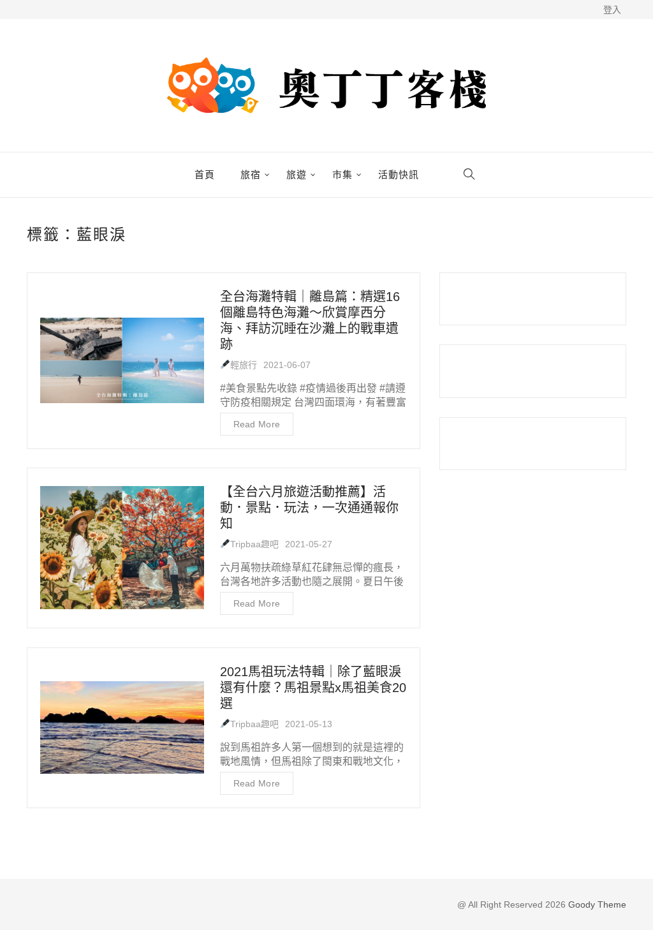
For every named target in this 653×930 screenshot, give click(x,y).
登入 (612, 9)
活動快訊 (398, 175)
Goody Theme (596, 904)
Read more (257, 424)
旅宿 (250, 175)
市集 (342, 175)
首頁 (204, 175)
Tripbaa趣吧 (254, 544)
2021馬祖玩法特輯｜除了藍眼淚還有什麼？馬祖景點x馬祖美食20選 (313, 688)
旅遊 (296, 175)
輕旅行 (243, 365)
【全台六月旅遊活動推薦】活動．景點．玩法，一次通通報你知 (309, 508)
